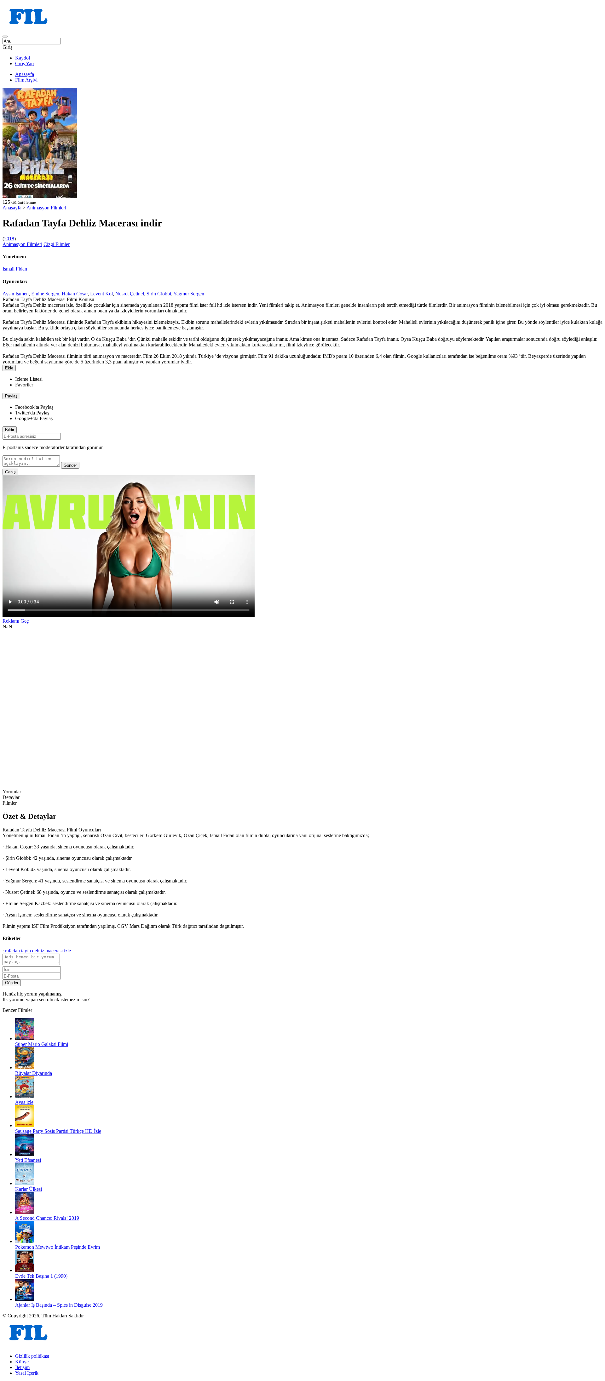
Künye (22, 1361)
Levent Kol (101, 293)
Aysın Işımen (16, 293)
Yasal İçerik (26, 1373)
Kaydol (22, 57)
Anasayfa (24, 74)
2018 (9, 238)
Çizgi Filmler (56, 244)
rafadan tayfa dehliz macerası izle (38, 950)
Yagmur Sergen (188, 293)
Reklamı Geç (16, 621)
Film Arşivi (26, 80)
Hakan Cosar (75, 293)
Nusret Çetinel (129, 293)
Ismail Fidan (15, 268)
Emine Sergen (45, 293)
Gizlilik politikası (32, 1356)
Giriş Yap (24, 63)
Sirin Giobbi (159, 293)
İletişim (22, 1367)
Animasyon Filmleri (46, 207)
